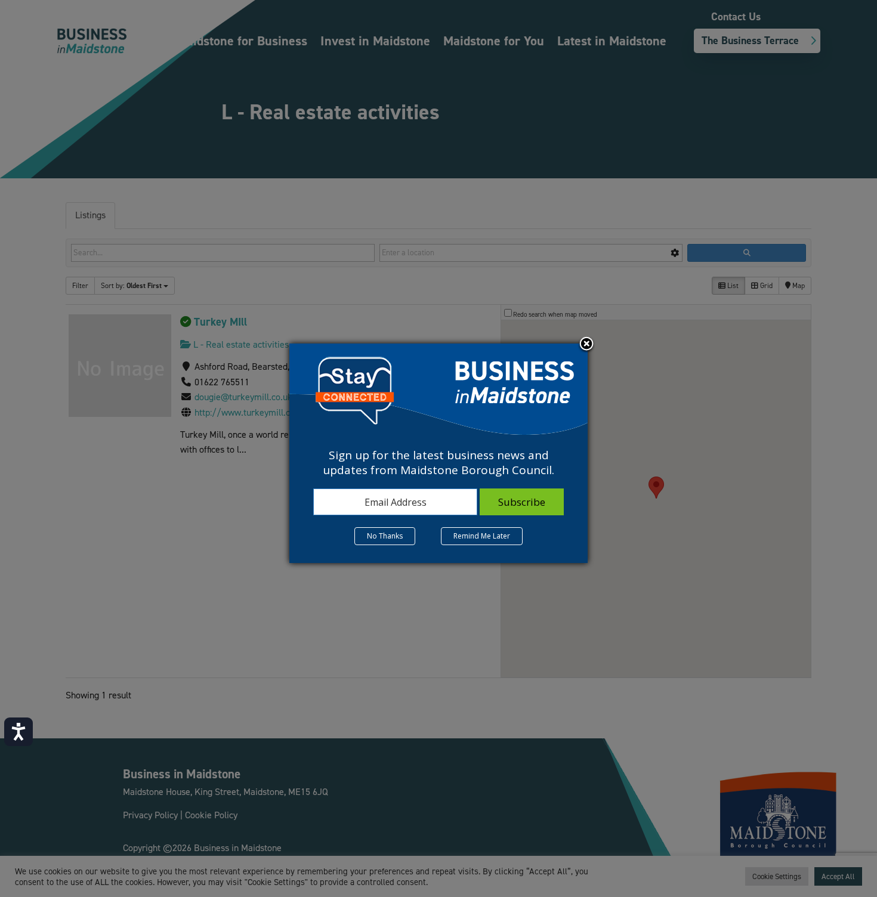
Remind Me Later (481, 536)
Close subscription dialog (586, 345)
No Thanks (385, 536)
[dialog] (438, 453)
